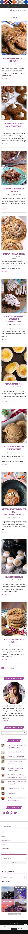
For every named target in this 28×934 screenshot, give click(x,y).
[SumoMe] (26, 2)
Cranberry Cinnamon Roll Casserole (14, 190)
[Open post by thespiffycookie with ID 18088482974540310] (7, 892)
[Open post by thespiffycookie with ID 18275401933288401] (7, 905)
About (6, 6)
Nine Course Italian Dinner (16, 752)
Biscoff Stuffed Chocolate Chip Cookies (14, 59)
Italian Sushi (11, 793)
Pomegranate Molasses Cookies (14, 640)
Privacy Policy (5, 840)
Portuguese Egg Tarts (14, 384)
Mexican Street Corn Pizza (16, 788)
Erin (10, 64)
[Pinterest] (24, 10)
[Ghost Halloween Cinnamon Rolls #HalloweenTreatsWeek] (14, 489)
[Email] (22, 2)
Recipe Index (24, 6)
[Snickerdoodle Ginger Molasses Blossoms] (14, 103)
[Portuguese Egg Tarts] (14, 364)
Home (3, 6)
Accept (14, 928)
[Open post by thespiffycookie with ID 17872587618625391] (20, 892)
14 (13, 668)
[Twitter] (20, 10)
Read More (4, 720)
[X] (10, 2)
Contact (9, 6)
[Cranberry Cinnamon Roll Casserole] (14, 168)
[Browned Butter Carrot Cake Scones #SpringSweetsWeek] (14, 296)
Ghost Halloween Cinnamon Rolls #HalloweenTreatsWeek (14, 512)
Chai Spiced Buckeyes (14, 577)
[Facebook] (18, 10)
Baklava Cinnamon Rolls (14, 253)
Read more (4, 78)
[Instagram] (22, 10)
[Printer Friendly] (18, 2)
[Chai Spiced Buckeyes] (14, 556)
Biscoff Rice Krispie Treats (16, 757)
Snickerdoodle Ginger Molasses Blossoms (14, 125)
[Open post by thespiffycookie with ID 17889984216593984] (20, 905)
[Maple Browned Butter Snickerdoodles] (14, 426)
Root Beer (14, 6)
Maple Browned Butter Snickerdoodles (14, 447)
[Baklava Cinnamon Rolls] (14, 233)
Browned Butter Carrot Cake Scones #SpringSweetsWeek (14, 319)
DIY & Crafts (19, 6)
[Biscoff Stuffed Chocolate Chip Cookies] (14, 38)
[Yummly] (14, 2)
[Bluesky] (15, 813)
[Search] (26, 10)
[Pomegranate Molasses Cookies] (14, 619)
